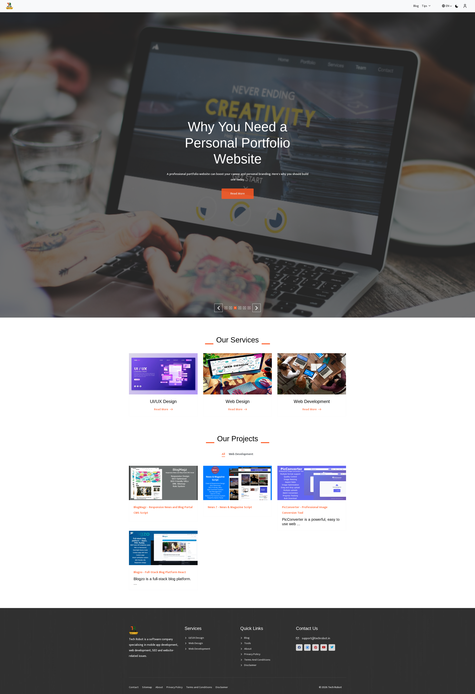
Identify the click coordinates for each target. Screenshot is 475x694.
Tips (424, 6)
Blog (416, 6)
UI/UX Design (196, 638)
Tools (247, 643)
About (248, 649)
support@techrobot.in (316, 638)
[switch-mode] (456, 6)
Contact (134, 687)
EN (447, 6)
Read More (237, 160)
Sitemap (147, 687)
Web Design (196, 643)
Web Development (199, 649)
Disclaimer (250, 665)
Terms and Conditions (257, 660)
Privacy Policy (252, 654)
